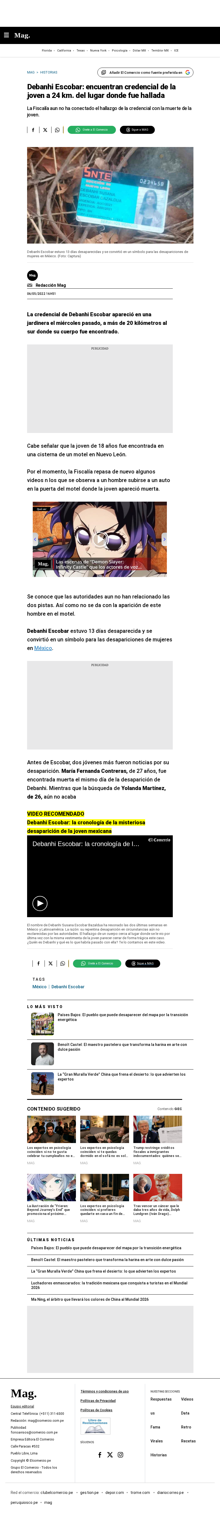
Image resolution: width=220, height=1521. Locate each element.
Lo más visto (45, 1007)
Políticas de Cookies (96, 1410)
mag (48, 1502)
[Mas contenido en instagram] (120, 1455)
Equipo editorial (22, 1407)
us (153, 1413)
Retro (186, 1427)
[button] (39, 903)
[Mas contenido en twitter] (110, 1455)
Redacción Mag (51, 285)
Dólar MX (139, 50)
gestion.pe (89, 1492)
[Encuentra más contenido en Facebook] (33, 130)
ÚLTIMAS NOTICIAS (51, 1240)
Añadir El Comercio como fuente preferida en (145, 73)
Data (185, 1413)
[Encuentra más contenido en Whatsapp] (57, 130)
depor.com (114, 1492)
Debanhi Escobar (68, 986)
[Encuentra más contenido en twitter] (45, 130)
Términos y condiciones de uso (104, 1391)
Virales (157, 1441)
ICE (176, 50)
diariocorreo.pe (170, 1492)
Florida (47, 50)
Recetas (188, 1441)
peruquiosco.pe (24, 1502)
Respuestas (161, 1399)
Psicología (119, 50)
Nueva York (98, 50)
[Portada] (23, 1403)
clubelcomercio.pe (57, 1492)
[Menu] (9, 35)
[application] (100, 876)
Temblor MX (160, 50)
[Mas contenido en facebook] (99, 1455)
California (64, 50)
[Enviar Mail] (30, 285)
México (43, 648)
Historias (159, 1455)
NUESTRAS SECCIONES (165, 1391)
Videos (187, 1399)
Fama (155, 1427)
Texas (80, 50)
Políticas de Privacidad (98, 1401)
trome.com (140, 1492)
